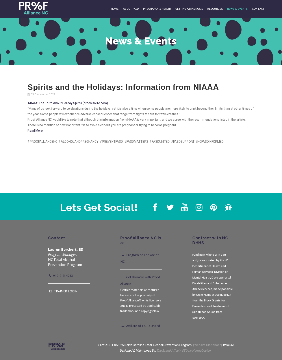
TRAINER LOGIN (65, 291)
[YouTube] (184, 206)
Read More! (35, 130)
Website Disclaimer (207, 345)
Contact (258, 8)
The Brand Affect (168, 350)
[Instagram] (198, 206)
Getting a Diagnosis (189, 8)
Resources (215, 8)
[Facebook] (155, 206)
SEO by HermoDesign (196, 350)
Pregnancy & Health (157, 8)
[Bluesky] (228, 206)
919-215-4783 (62, 275)
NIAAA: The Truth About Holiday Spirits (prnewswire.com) (68, 103)
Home (115, 8)
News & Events (237, 8)
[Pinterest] (213, 206)
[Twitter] (169, 206)
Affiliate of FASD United (142, 326)
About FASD (131, 8)
